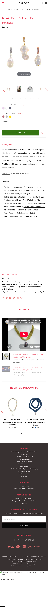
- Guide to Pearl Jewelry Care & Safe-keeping (24, 469)
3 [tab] (26, 433)
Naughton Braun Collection (24, 498)
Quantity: (5, 121)
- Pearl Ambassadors (24, 464)
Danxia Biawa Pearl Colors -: (14, 105)
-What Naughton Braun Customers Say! (24, 452)
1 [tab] (21, 433)
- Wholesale (24, 466)
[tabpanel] (9, 89)
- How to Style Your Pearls (24, 461)
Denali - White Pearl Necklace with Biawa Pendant (12, 422)
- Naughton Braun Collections (24, 488)
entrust (2, 606)
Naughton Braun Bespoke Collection (24, 501)
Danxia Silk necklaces (12, 203)
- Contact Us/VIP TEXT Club (24, 456)
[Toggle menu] (3, 3)
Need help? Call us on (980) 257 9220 (24, 562)
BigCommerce (32, 566)
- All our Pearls (24, 486)
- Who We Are (24, 454)
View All (24, 503)
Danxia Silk (6, 174)
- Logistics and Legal (24, 471)
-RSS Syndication (24, 474)
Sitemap (24, 476)
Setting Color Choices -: (13, 113)
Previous (4, 90)
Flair (20, 566)
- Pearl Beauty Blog (24, 459)
